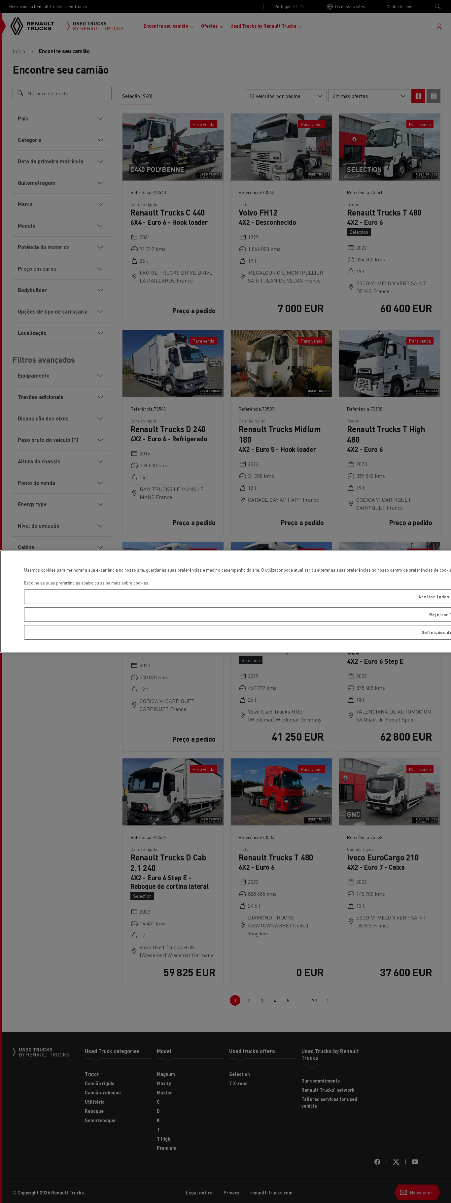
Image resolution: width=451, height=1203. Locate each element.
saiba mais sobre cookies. (124, 582)
